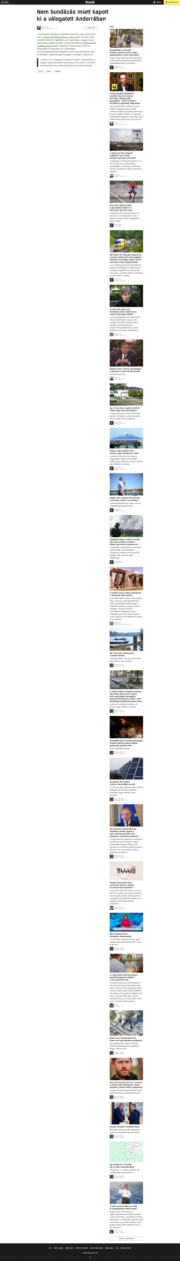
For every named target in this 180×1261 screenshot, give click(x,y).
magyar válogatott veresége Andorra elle (61, 37)
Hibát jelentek (58, 1248)
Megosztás (91, 28)
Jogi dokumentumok (96, 1248)
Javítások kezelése (81, 1248)
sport (43, 28)
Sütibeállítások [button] (125, 1248)
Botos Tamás (45, 27)
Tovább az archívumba (126, 1238)
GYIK (50, 1248)
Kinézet (158, 2)
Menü (6, 2)
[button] (40, 71)
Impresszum (69, 1248)
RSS (117, 1248)
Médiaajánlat (109, 1248)
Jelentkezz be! (173, 2)
